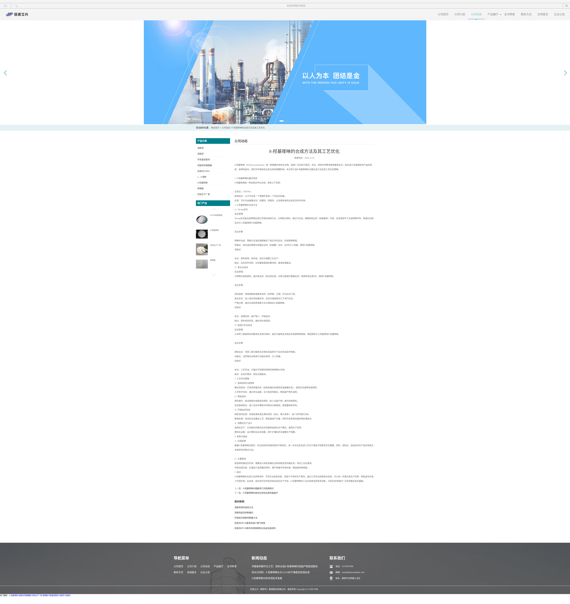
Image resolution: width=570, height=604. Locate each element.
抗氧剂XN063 (203, 171)
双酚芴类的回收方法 (244, 507)
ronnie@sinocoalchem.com (353, 572)
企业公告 (559, 14)
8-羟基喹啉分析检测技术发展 (267, 578)
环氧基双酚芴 (203, 159)
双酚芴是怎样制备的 (244, 513)
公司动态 (476, 14)
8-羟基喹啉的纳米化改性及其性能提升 (260, 493)
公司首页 (443, 14)
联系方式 (526, 14)
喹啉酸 (200, 188)
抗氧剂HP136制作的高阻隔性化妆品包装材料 (255, 528)
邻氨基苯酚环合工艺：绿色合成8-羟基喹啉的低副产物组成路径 (285, 566)
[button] (213, 209)
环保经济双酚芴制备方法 (246, 518)
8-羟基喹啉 (202, 183)
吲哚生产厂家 (203, 194)
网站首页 (215, 128)
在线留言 (542, 14)
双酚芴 (200, 148)
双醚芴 (200, 154)
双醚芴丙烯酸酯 (204, 165)
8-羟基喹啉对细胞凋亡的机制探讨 (258, 488)
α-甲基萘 (213, 260)
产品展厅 (493, 14)
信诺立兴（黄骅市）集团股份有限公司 (267, 589)
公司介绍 (459, 14)
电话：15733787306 (344, 566)
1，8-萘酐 (201, 177)
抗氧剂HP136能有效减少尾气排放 (250, 523)
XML (316, 589)
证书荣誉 (509, 14)
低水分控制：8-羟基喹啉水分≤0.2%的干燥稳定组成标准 (281, 572)
